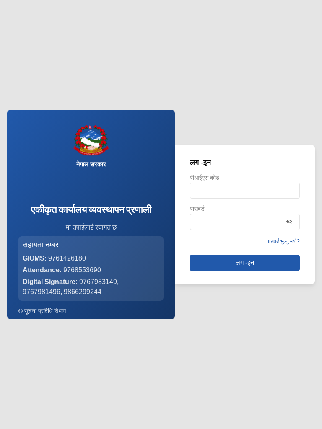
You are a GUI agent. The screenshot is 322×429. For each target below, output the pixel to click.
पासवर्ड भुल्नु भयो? (283, 241)
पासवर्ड (197, 209)
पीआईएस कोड (204, 178)
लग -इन (245, 262)
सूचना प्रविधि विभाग (45, 311)
